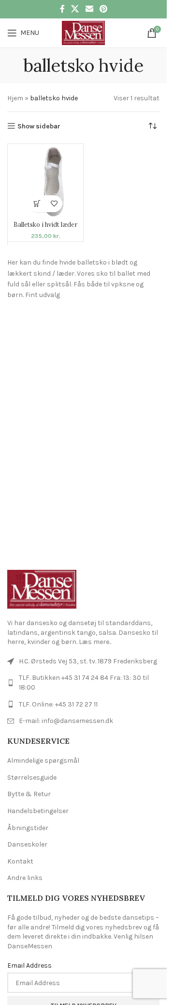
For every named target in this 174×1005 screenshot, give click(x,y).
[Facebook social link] (62, 8)
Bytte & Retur (29, 794)
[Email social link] (89, 8)
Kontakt (20, 861)
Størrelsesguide (32, 777)
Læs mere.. (95, 642)
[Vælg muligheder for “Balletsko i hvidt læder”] (37, 203)
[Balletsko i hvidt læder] (45, 181)
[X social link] (75, 8)
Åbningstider (27, 828)
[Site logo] (83, 32)
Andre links (25, 878)
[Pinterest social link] (103, 8)
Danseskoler (27, 844)
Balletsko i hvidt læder (45, 224)
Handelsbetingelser (38, 811)
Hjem (15, 98)
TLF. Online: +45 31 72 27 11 (58, 704)
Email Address (29, 965)
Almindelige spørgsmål (43, 760)
